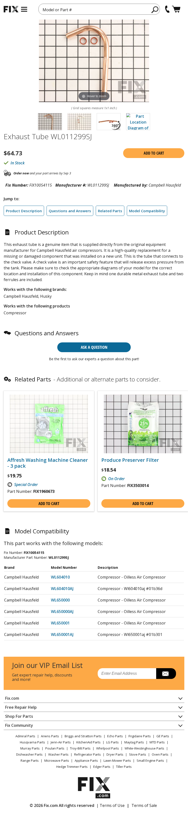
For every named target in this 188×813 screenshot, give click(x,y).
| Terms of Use (110, 805)
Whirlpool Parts (107, 748)
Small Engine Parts (150, 760)
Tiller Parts (124, 766)
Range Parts (30, 760)
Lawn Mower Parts (117, 760)
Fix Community (19, 725)
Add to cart (154, 153)
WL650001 (60, 623)
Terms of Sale (144, 805)
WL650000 (60, 600)
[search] (155, 9)
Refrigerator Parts (87, 754)
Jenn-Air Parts (61, 742)
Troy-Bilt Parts (80, 748)
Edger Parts (101, 766)
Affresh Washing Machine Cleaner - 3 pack (47, 463)
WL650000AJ (62, 611)
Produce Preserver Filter (130, 460)
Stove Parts (137, 754)
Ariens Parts (50, 736)
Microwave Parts (56, 760)
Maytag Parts (134, 742)
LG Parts (112, 742)
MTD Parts (157, 742)
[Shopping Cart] (176, 9)
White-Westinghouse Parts (144, 748)
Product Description (24, 210)
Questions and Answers (70, 210)
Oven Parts (160, 754)
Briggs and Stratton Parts (83, 736)
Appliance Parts (86, 760)
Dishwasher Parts (29, 754)
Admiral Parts (25, 736)
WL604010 (60, 577)
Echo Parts (115, 736)
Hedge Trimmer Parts (72, 766)
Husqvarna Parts (32, 742)
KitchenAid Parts (88, 742)
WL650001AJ (62, 634)
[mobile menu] (24, 9)
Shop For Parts (19, 716)
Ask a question (94, 347)
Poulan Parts (54, 748)
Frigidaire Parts (140, 736)
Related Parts (110, 210)
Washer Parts (58, 754)
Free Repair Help (21, 707)
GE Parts (162, 736)
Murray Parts (30, 748)
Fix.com (12, 698)
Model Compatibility (147, 210)
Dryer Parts (114, 754)
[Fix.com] (11, 9)
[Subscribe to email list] (166, 673)
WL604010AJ (62, 588)
